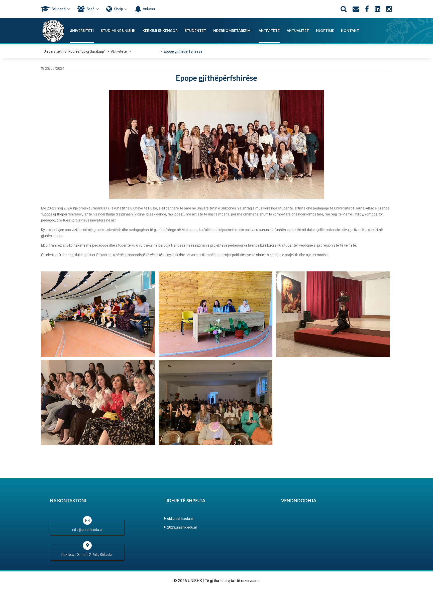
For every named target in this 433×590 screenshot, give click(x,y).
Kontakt (350, 30)
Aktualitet (298, 30)
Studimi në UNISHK (118, 30)
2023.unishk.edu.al (182, 527)
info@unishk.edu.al (87, 530)
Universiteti (82, 30)
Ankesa (149, 9)
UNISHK (195, 580)
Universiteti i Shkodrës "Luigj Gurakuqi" (74, 51)
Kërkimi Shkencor (160, 30)
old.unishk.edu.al (180, 519)
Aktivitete (269, 30)
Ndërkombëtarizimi (232, 30)
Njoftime (325, 30)
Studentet (195, 30)
